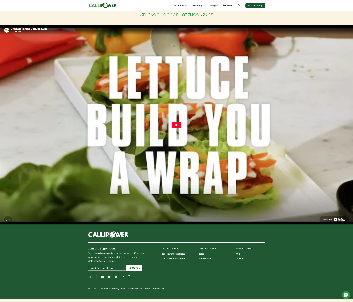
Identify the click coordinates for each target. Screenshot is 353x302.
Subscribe (134, 267)
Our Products (179, 5)
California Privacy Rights (138, 288)
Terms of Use (158, 288)
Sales (201, 254)
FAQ (238, 254)
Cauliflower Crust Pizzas (173, 254)
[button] (236, 5)
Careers (239, 258)
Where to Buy (255, 5)
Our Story (197, 5)
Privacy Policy (118, 288)
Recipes (214, 5)
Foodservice (205, 258)
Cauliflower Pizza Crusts (173, 258)
